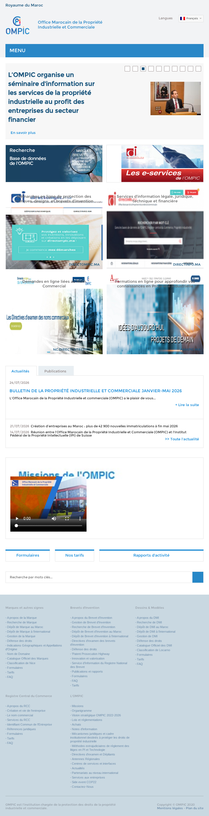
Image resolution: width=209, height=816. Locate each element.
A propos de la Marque (22, 617)
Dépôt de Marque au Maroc (25, 627)
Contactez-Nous (83, 786)
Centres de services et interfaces (94, 763)
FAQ (10, 677)
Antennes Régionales (86, 759)
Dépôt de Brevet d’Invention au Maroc (97, 631)
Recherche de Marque (22, 622)
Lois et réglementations (87, 719)
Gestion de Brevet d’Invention (91, 622)
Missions (78, 706)
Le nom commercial (20, 715)
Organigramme (82, 710)
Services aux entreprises (88, 777)
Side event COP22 (84, 782)
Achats (76, 724)
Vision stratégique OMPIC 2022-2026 (96, 715)
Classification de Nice (21, 663)
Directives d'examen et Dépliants (93, 754)
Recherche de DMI (149, 622)
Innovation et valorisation (88, 658)
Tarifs (10, 672)
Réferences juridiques (21, 729)
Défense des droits (19, 640)
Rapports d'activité (151, 555)
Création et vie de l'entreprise (26, 710)
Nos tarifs (74, 555)
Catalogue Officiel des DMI (154, 645)
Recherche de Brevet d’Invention (94, 627)
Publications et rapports (87, 671)
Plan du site (195, 808)
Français (192, 18)
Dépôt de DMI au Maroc (152, 627)
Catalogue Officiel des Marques (27, 658)
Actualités (78, 768)
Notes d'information (84, 729)
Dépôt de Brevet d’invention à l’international (100, 636)
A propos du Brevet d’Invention (92, 617)
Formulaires (27, 555)
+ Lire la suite (187, 405)
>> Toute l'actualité (182, 439)
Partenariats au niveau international (95, 772)
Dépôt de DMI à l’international (156, 631)
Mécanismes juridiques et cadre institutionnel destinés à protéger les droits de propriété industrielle (100, 737)
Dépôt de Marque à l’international (28, 631)
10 (198, 68)
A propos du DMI (148, 617)
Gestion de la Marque (21, 636)
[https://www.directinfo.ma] (155, 164)
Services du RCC (18, 719)
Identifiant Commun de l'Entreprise (29, 724)
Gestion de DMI (147, 636)
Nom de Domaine (18, 653)
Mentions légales (170, 808)
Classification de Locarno (153, 650)
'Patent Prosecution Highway (91, 653)
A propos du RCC (18, 706)
